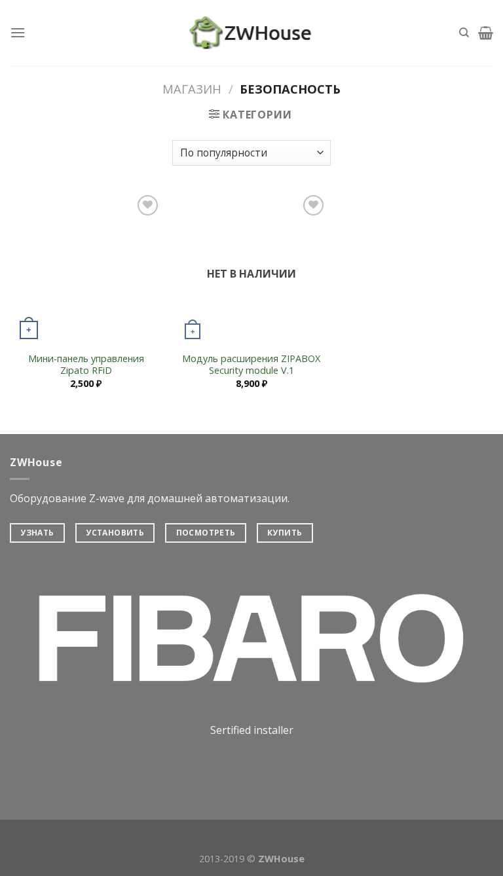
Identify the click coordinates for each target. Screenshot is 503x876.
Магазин (191, 89)
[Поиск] (464, 32)
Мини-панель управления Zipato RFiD (86, 365)
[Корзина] (485, 32)
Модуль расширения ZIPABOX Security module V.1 (251, 365)
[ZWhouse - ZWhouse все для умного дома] (251, 32)
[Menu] (18, 32)
